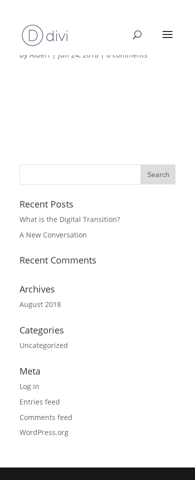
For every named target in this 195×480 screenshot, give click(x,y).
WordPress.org (44, 432)
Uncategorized (44, 345)
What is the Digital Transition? (70, 219)
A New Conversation (53, 235)
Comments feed (46, 417)
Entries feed (40, 401)
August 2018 (40, 304)
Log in (30, 386)
